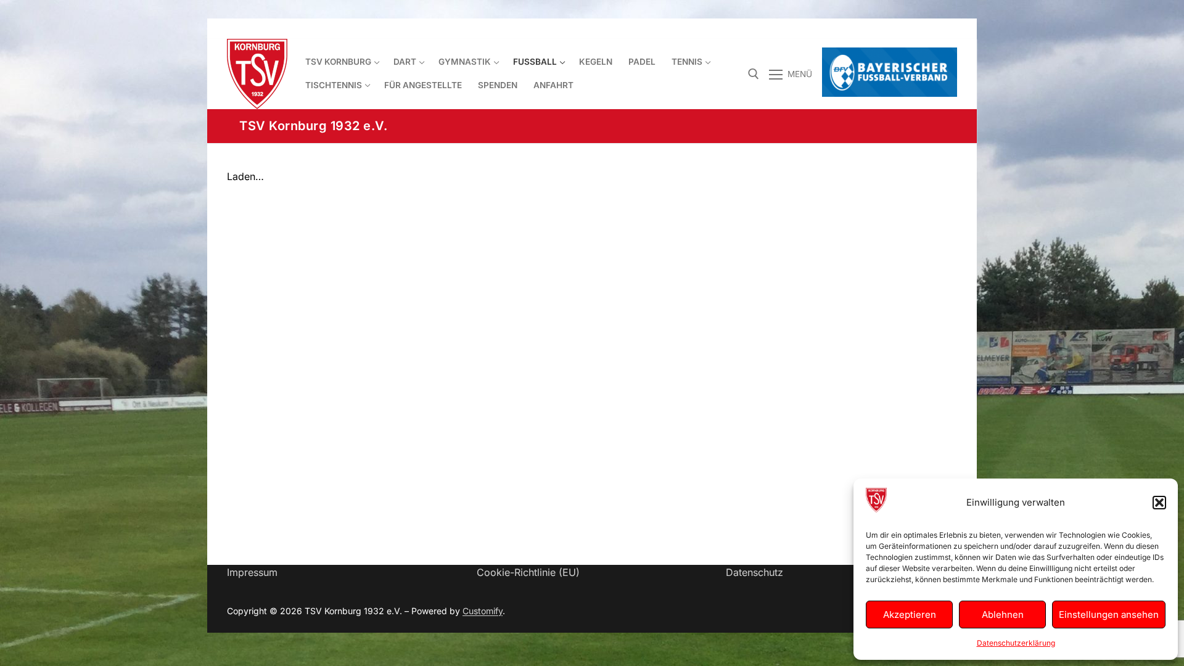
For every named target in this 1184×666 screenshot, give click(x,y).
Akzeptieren (909, 614)
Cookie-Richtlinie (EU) (528, 572)
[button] (1159, 502)
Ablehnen (1003, 614)
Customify (482, 611)
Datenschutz (754, 572)
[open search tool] (753, 74)
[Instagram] (947, 28)
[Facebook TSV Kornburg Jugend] (902, 28)
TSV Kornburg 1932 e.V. (313, 125)
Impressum (252, 572)
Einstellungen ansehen (1109, 614)
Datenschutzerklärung (1016, 643)
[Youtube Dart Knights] (925, 28)
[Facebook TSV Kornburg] (880, 28)
